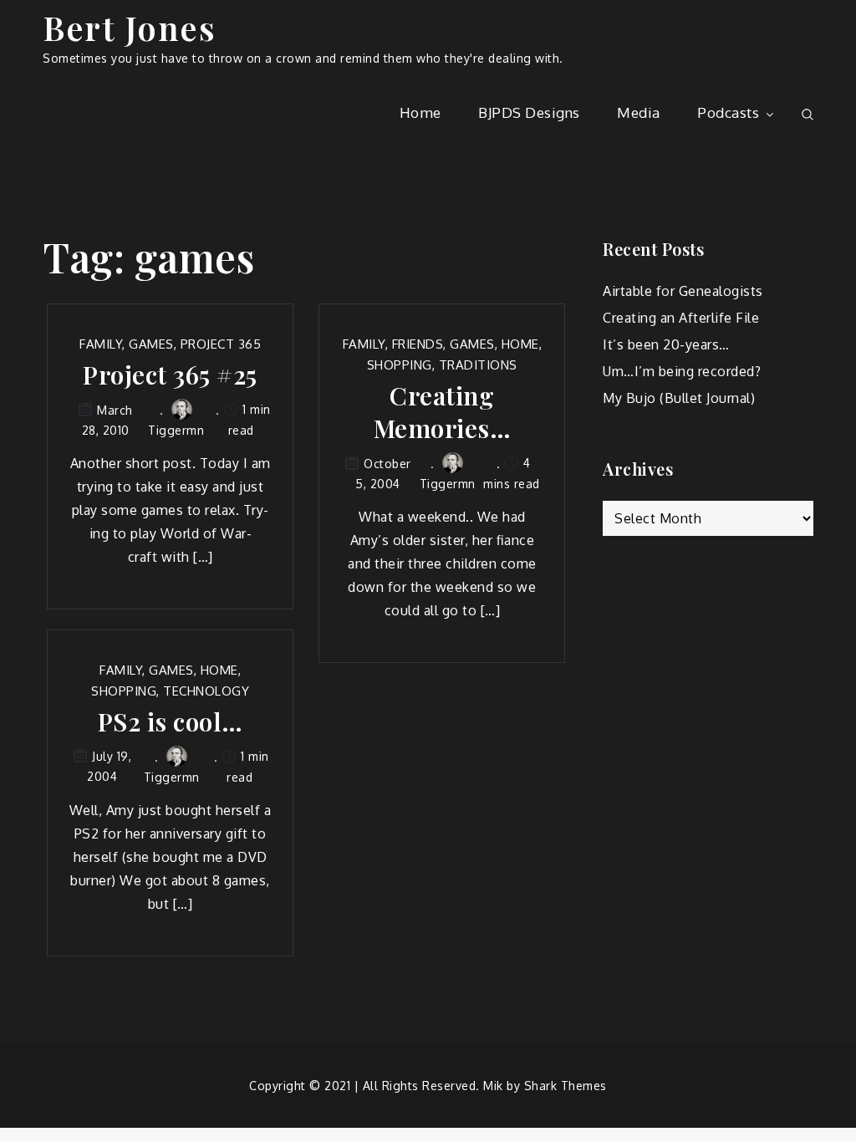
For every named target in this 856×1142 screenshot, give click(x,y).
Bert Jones (129, 27)
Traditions (478, 365)
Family (100, 344)
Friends (418, 344)
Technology (206, 691)
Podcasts (728, 112)
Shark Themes (565, 1085)
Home (420, 112)
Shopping (399, 365)
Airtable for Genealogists (683, 291)
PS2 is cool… (170, 722)
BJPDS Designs (529, 112)
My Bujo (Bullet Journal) (679, 398)
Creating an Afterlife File (681, 317)
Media (638, 112)
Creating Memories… (443, 412)
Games (151, 344)
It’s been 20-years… (666, 344)
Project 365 (221, 344)
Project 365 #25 (170, 375)
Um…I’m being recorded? (682, 371)
